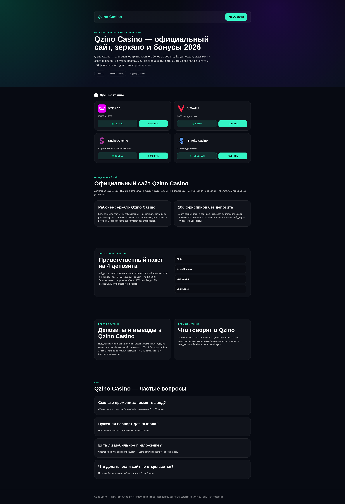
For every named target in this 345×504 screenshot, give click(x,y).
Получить (153, 124)
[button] (117, 123)
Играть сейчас (236, 17)
